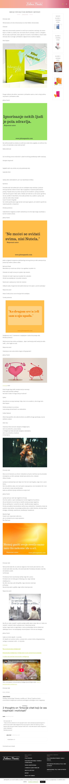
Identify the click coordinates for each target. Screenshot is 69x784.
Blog (4, 692)
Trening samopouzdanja (30, 765)
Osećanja (8, 692)
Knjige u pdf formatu (30, 775)
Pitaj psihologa (28, 758)
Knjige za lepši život (29, 770)
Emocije (5, 385)
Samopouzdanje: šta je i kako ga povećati (56, 769)
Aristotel (5, 645)
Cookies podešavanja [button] (33, 781)
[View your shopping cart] (63, 4)
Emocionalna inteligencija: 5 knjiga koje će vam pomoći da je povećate (22, 653)
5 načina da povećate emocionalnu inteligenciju (16, 656)
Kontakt (27, 773)
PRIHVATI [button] (43, 781)
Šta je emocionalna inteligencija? (12, 649)
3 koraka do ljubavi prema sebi (32, 767)
